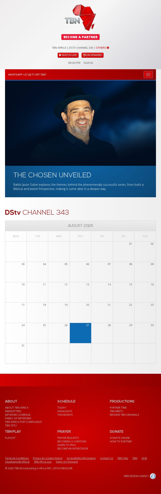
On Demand (94, 55)
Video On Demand (67, 462)
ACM (144, 458)
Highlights (64, 411)
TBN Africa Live (43, 462)
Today (61, 407)
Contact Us (106, 458)
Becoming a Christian (71, 441)
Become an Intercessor (72, 448)
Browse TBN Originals (124, 415)
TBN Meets (116, 411)
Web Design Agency (136, 476)
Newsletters (13, 411)
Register (74, 63)
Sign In (88, 63)
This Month (65, 415)
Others (101, 48)
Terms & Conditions (17, 458)
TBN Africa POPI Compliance (23, 422)
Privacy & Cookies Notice (47, 458)
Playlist (10, 438)
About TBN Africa (17, 407)
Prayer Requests (68, 438)
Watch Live (69, 55)
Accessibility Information (81, 458)
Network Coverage (17, 415)
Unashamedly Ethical (17, 462)
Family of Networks (18, 418)
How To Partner (121, 441)
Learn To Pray (66, 445)
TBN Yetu (11, 425)
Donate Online (120, 438)
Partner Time (118, 407)
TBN (134, 458)
